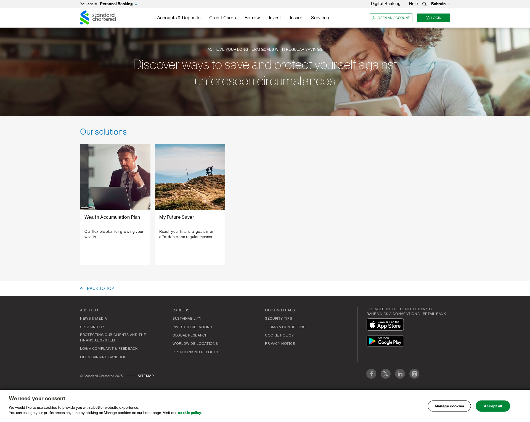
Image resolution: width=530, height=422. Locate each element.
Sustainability (187, 318)
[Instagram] (414, 374)
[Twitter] (386, 374)
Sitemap (146, 376)
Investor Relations (192, 327)
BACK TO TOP (100, 289)
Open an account (394, 18)
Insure (296, 18)
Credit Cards (222, 18)
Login (436, 18)
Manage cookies (449, 406)
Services (320, 18)
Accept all (493, 406)
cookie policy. (190, 413)
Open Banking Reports (195, 352)
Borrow (252, 18)
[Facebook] (371, 374)
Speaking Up (92, 327)
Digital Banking (386, 4)
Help (413, 4)
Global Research (190, 335)
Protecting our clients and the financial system (113, 337)
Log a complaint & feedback (109, 348)
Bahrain (438, 4)
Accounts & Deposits (178, 18)
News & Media (93, 318)
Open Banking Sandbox (103, 357)
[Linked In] (400, 374)
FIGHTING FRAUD (280, 310)
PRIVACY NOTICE (280, 343)
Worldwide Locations (195, 343)
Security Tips (278, 318)
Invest (275, 18)
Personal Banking (116, 4)
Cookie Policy (279, 335)
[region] (265, 406)
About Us (89, 310)
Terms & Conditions (285, 327)
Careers (181, 310)
